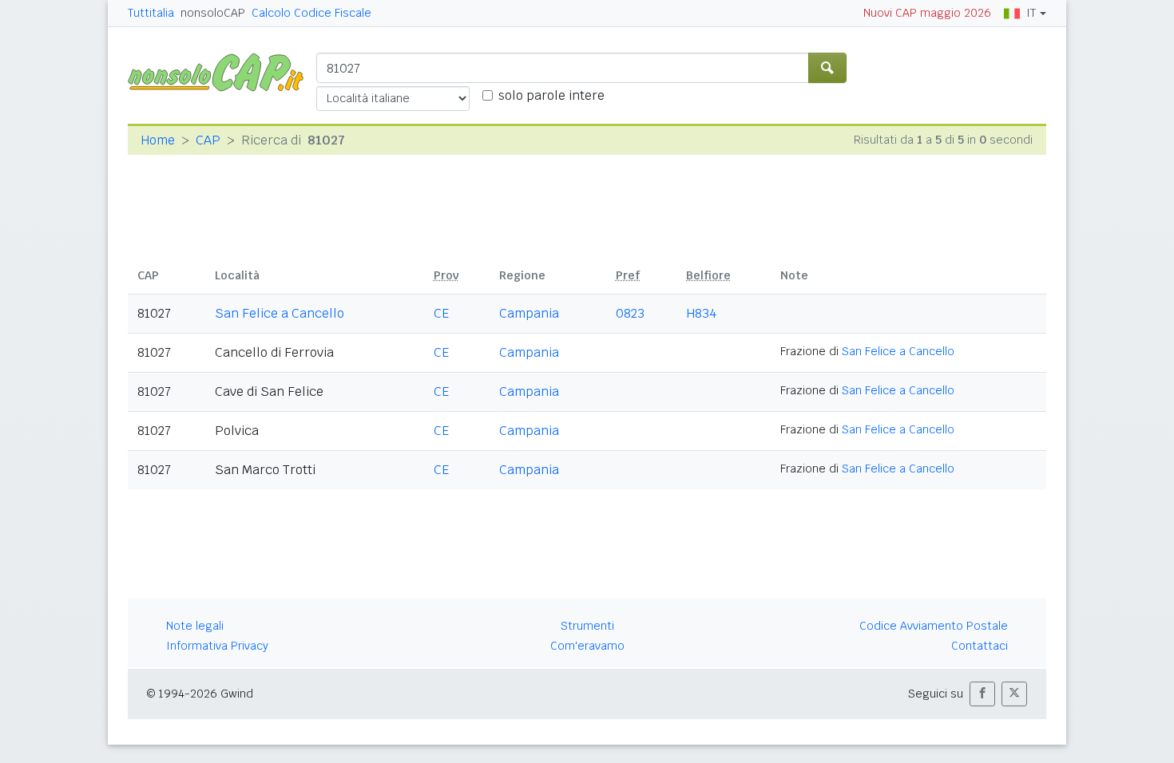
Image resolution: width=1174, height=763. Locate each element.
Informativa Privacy (217, 645)
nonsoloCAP (212, 13)
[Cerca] (827, 68)
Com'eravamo (587, 645)
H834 (701, 313)
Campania (529, 313)
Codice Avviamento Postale (933, 626)
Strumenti (587, 626)
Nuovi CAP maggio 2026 (927, 13)
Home (158, 140)
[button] (982, 694)
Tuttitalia (151, 13)
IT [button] (1031, 13)
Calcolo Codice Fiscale (311, 13)
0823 (630, 313)
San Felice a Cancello (279, 313)
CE (441, 313)
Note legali (195, 626)
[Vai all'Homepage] (222, 71)
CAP (208, 140)
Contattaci (979, 645)
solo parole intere (551, 95)
